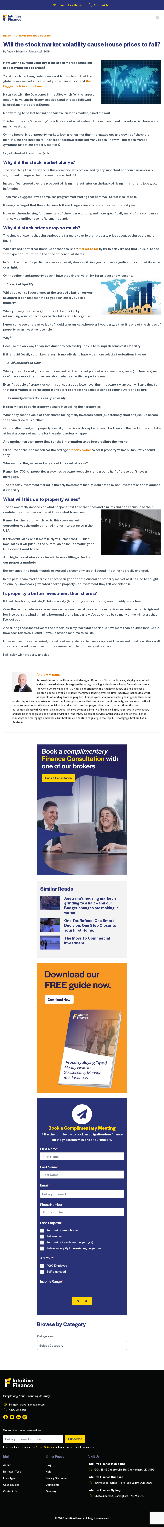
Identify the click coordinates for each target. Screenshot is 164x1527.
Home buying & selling (35, 35)
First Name (49, 1148)
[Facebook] (5, 1417)
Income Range (51, 1281)
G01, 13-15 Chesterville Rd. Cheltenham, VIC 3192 (124, 1469)
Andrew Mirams (16, 51)
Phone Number (52, 1204)
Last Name (49, 1167)
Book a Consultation (70, 5)
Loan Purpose (51, 1222)
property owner (80, 449)
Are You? (47, 1258)
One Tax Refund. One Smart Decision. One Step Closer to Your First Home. (90, 925)
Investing (10, 35)
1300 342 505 (102, 5)
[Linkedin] (18, 1417)
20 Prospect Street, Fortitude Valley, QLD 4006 (123, 1483)
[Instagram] (24, 1417)
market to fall (89, 248)
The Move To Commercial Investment (87, 940)
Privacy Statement (45, 1446)
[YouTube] (12, 1417)
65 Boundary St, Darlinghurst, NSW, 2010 (119, 1496)
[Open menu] (157, 18)
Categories (45, 1336)
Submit (82, 1301)
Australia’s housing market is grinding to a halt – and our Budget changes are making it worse (91, 905)
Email (45, 1185)
